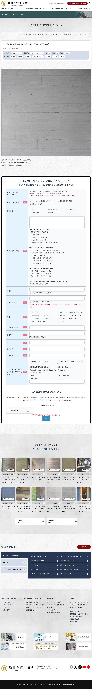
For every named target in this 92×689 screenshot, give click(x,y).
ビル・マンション (38, 57)
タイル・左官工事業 (38, 321)
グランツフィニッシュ (68, 574)
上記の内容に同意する (47, 405)
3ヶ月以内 (53, 209)
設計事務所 (35, 312)
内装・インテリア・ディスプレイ (70, 315)
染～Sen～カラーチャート (69, 569)
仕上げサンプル (17, 53)
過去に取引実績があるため (40, 367)
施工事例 (11, 470)
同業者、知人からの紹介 (39, 361)
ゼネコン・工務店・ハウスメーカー (71, 312)
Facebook (34, 375)
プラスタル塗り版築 (37, 561)
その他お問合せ (77, 607)
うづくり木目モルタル (52, 35)
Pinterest (34, 379)
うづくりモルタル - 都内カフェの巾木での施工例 (23, 509)
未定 (51, 212)
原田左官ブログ (75, 611)
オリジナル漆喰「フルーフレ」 (41, 556)
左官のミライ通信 (76, 616)
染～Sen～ (34, 569)
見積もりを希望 (36, 204)
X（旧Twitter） (64, 375)
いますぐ (34, 209)
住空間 (13, 57)
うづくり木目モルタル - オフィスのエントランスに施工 (38, 509)
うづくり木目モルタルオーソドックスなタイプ (53, 509)
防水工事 (7, 607)
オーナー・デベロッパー (40, 315)
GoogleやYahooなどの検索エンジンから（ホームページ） (42, 371)
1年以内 (71, 209)
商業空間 (20, 57)
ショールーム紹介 (55, 602)
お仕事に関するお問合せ (80, 602)
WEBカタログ (74, 619)
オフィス (62, 57)
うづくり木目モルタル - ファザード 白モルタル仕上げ (23, 479)
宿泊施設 (27, 57)
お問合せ (73, 598)
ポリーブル (34, 565)
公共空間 (48, 57)
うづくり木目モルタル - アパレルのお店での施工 (84, 479)
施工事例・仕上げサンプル (36, 35)
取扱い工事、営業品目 (9, 598)
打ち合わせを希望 (65, 201)
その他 (55, 57)
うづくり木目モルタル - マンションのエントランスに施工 (8, 479)
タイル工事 (7, 605)
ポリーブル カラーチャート (69, 565)
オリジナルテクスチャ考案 (35, 605)
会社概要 (50, 598)
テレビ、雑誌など (65, 367)
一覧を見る (84, 547)
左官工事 (7, 602)
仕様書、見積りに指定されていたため (70, 362)
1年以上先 (35, 212)
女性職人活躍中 (54, 612)
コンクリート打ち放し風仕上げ (71, 556)
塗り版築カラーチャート (68, 561)
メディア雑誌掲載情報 (56, 605)
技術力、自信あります (34, 607)
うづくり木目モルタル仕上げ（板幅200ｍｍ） (69, 509)
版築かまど (73, 621)
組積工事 (7, 610)
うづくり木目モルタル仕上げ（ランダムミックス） (53, 479)
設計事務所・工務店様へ (32, 598)
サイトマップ (74, 624)
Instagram (62, 370)
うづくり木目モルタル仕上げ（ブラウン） (69, 479)
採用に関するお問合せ (79, 605)
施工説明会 (30, 610)
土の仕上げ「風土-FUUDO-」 (41, 574)
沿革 (50, 607)
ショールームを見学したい (40, 201)
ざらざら (66, 53)
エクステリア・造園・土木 (68, 318)
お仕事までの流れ (32, 602)
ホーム (25, 35)
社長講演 (52, 610)
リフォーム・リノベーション (41, 318)
